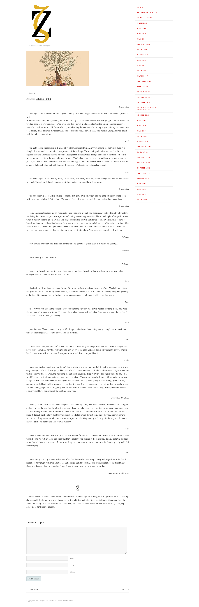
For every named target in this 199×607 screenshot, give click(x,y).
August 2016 (143, 115)
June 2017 (141, 60)
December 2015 (144, 157)
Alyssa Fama (43, 99)
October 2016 (143, 102)
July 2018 (141, 28)
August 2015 (143, 178)
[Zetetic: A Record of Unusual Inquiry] (41, 23)
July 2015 (141, 184)
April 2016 (142, 136)
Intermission (143, 44)
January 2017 (143, 86)
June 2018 (141, 34)
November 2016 (144, 97)
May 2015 (141, 194)
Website (72, 572)
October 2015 (143, 168)
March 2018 (142, 55)
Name (73, 558)
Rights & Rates (145, 18)
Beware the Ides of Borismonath (147, 109)
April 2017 (142, 71)
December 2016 (144, 92)
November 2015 (144, 163)
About (140, 7)
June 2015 (141, 189)
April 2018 (142, 49)
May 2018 (141, 39)
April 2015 (142, 200)
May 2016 (141, 131)
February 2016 (144, 147)
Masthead (142, 23)
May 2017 (141, 65)
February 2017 (144, 81)
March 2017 (142, 76)
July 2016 (141, 120)
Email (73, 565)
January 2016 (143, 152)
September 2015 (144, 173)
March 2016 (142, 141)
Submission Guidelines (148, 12)
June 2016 (141, 125)
